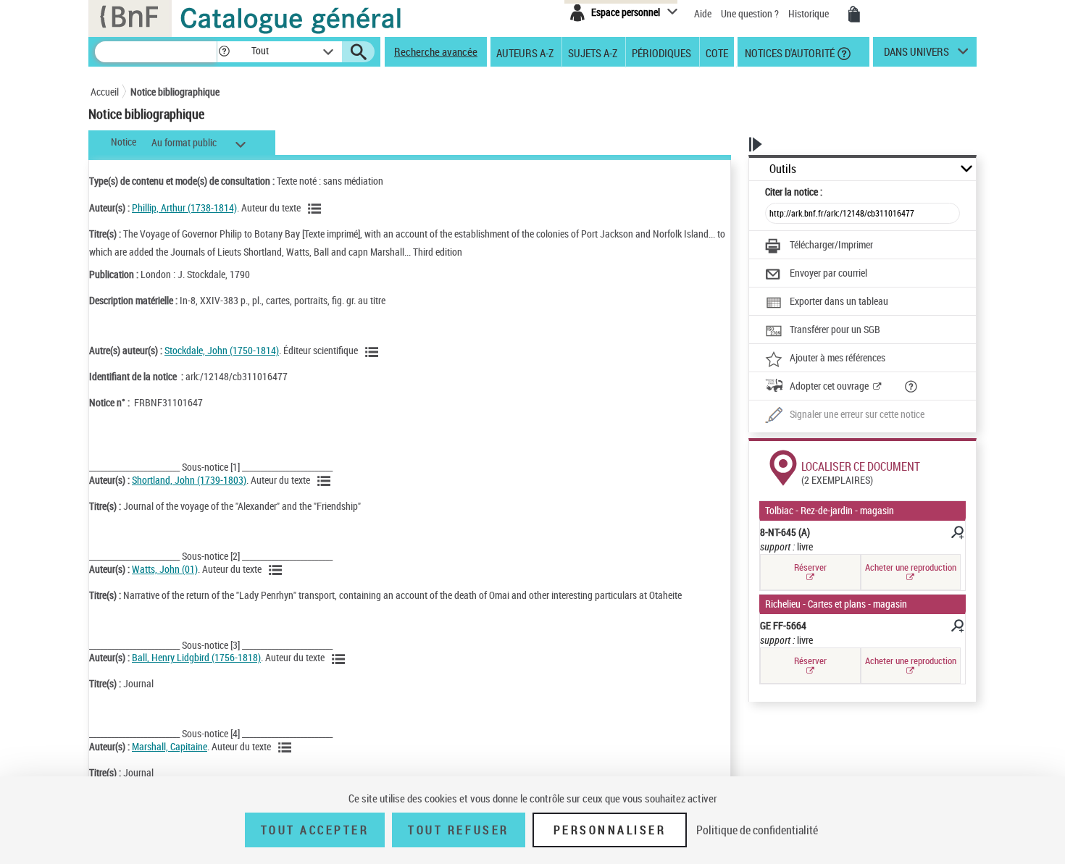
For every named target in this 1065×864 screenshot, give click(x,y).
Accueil (105, 91)
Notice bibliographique (175, 91)
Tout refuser (458, 830)
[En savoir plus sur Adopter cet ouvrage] (911, 386)
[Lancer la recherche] (358, 52)
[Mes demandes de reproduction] (854, 14)
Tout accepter (315, 830)
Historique (809, 13)
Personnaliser (610, 830)
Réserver (810, 567)
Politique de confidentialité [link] (757, 830)
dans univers (916, 55)
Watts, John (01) (165, 569)
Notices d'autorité (789, 52)
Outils (782, 169)
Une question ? (751, 13)
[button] (223, 51)
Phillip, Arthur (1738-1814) (184, 207)
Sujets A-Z (592, 52)
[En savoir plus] (956, 534)
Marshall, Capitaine (169, 746)
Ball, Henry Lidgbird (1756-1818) (196, 657)
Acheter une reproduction (910, 567)
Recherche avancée (435, 51)
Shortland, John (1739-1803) (189, 480)
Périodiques (661, 52)
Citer (793, 191)
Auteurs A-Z (525, 52)
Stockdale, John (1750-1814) (221, 350)
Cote (717, 52)
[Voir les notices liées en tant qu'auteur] (316, 208)
